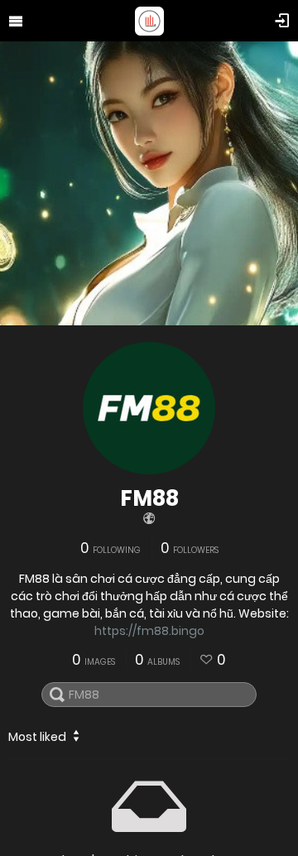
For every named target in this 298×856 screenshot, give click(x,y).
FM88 (149, 498)
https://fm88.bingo (149, 631)
